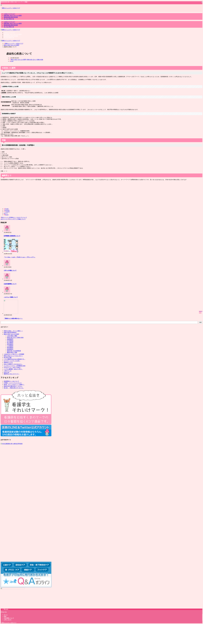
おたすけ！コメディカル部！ (12, 360)
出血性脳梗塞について (10, 283)
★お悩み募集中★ (9, 19)
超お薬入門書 (7, 357)
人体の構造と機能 (12, 336)
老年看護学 (10, 344)
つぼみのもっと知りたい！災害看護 (14, 354)
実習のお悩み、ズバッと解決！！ (13, 331)
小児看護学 (10, 345)
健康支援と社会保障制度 (14, 350)
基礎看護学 (10, 339)
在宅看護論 (10, 340)
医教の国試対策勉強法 (10, 332)
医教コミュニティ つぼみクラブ (9, 622)
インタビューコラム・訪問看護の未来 (14, 365)
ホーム (6, 614)
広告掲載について (9, 618)
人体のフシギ (7, 370)
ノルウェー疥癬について (11, 297)
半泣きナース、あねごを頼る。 (13, 367)
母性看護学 (10, 347)
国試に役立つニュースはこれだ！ (13, 355)
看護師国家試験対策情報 (11, 17)
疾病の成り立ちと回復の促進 (35, 59)
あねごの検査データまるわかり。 (13, 364)
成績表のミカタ (8, 362)
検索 (200, 322)
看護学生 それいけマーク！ (11, 374)
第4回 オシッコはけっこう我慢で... (14, 384)
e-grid (11, 61)
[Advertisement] (101, 194)
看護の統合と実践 (12, 352)
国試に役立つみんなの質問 (18, 59)
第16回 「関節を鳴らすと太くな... (14, 388)
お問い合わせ (7, 619)
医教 (5, 616)
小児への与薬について (10, 270)
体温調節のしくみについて (11, 381)
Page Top (4, 612)
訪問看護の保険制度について (12, 236)
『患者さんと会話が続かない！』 (13, 318)
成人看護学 (10, 342)
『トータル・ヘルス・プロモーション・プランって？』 (20, 257)
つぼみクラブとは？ (9, 14)
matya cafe (6, 372)
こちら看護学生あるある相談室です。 (14, 359)
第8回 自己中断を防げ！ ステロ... (13, 386)
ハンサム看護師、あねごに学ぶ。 (13, 369)
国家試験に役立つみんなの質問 (13, 15)
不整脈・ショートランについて (13, 383)
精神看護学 (10, 349)
